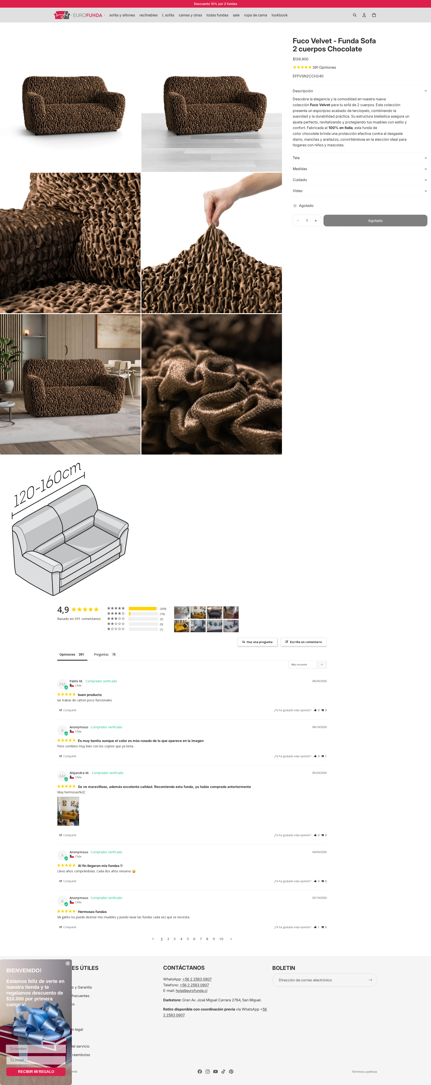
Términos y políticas (364, 1071)
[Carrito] (374, 15)
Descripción (303, 91)
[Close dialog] (68, 963)
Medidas (300, 168)
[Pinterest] (231, 1071)
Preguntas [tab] (101, 654)
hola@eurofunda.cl (191, 990)
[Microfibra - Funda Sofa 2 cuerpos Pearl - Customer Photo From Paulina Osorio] (181, 612)
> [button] (231, 938)
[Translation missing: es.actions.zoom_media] (70, 101)
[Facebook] (199, 1071)
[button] (316, 710)
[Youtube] (215, 1071)
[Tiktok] (223, 1071)
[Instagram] (207, 1071)
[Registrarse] (370, 980)
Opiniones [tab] (67, 654)
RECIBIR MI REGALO (36, 1072)
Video (298, 190)
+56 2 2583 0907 (197, 979)
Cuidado (300, 179)
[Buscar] (355, 15)
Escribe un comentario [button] (306, 642)
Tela (296, 157)
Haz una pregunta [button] (260, 642)
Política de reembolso (72, 1054)
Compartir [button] (70, 710)
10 (221, 938)
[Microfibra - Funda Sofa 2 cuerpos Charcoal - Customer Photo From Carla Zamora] (214, 612)
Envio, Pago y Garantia (73, 987)
